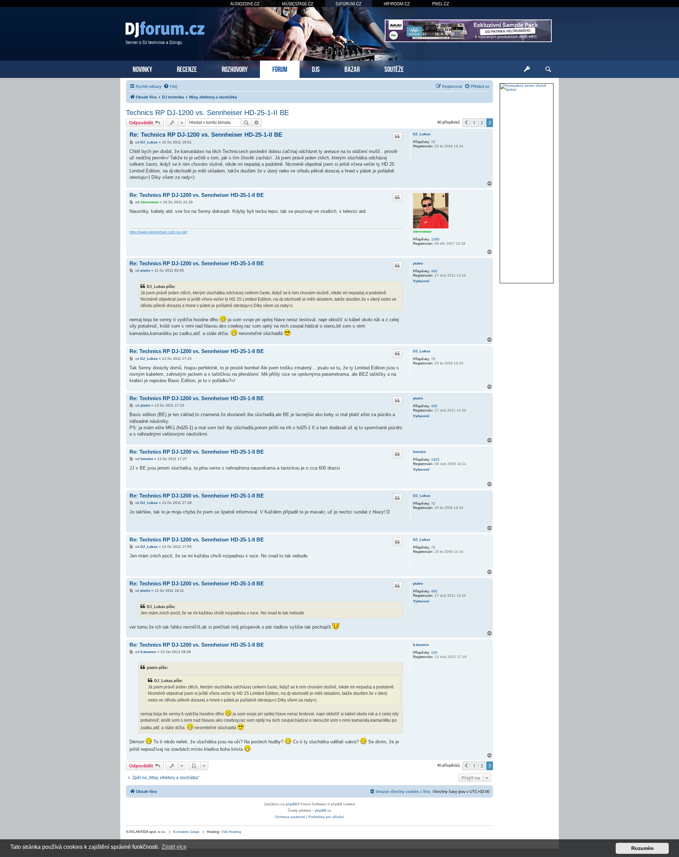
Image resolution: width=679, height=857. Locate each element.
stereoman (422, 231)
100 (434, 652)
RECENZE (187, 68)
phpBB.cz (323, 810)
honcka (419, 452)
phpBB (291, 804)
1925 (435, 459)
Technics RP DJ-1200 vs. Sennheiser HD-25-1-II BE (207, 113)
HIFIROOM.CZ (397, 3)
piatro (418, 263)
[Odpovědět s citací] (397, 136)
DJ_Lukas (421, 134)
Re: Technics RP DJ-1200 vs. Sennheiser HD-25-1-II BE (205, 134)
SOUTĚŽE (394, 68)
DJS (316, 68)
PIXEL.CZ (440, 3)
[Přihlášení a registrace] (527, 69)
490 (434, 271)
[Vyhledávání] (548, 69)
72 (433, 142)
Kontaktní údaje (186, 832)
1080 (435, 239)
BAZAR (352, 68)
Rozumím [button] (642, 848)
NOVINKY (142, 68)
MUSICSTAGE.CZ (297, 3)
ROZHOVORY (235, 68)
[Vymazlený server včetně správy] (526, 87)
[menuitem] (170, 86)
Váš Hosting (231, 832)
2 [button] (482, 122)
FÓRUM (279, 68)
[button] (466, 122)
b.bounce (421, 645)
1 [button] (474, 122)
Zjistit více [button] (174, 847)
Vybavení (421, 281)
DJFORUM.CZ (348, 3)
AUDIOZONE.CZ (245, 3)
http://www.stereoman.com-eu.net (158, 232)
